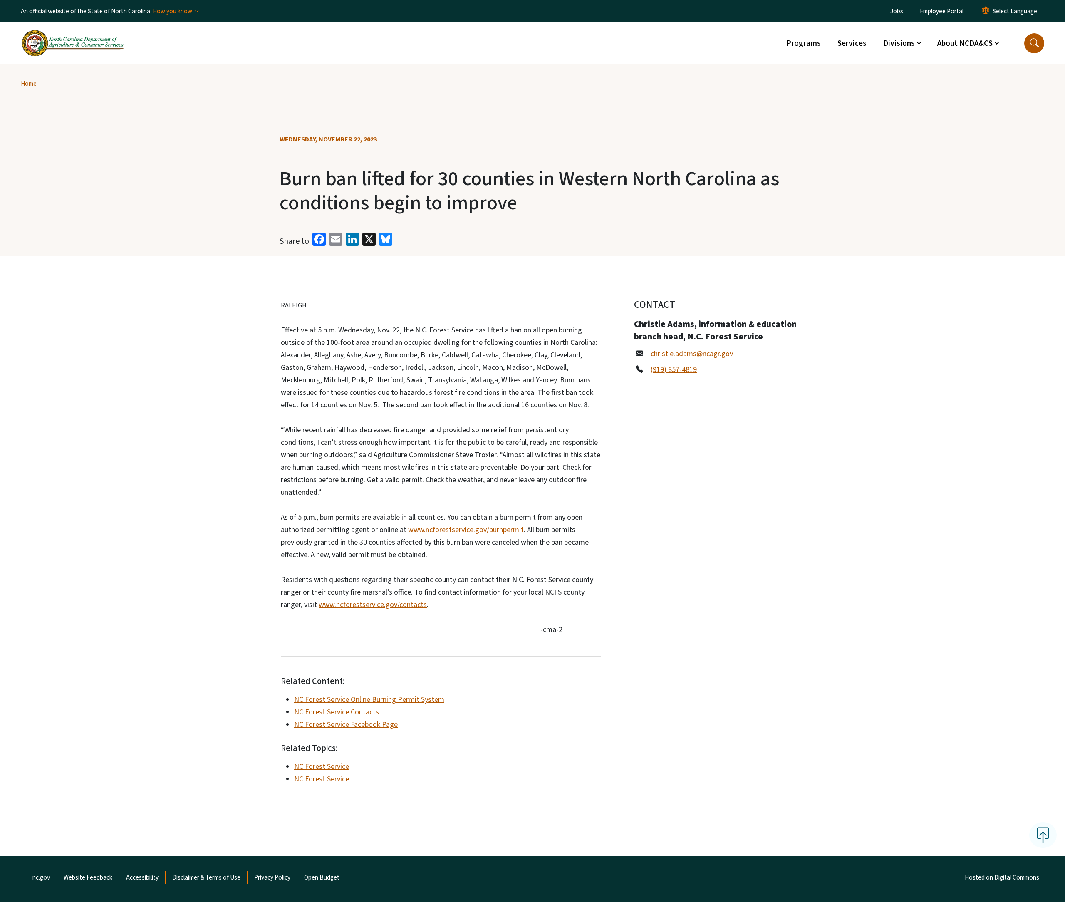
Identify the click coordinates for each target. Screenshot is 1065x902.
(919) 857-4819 (674, 369)
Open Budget (321, 877)
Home (29, 83)
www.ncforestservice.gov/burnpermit (466, 530)
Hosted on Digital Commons (1002, 877)
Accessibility (142, 877)
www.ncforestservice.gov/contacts (373, 605)
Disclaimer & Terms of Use (206, 877)
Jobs (896, 11)
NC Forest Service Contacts (336, 712)
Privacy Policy (272, 877)
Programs (803, 43)
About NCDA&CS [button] (965, 43)
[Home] (73, 34)
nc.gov (41, 877)
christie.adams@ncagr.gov (692, 354)
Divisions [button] (899, 43)
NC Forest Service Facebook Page (346, 724)
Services (852, 43)
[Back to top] (1043, 835)
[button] (1034, 43)
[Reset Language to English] (985, 11)
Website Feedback (88, 877)
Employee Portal (941, 11)
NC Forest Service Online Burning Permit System (369, 699)
